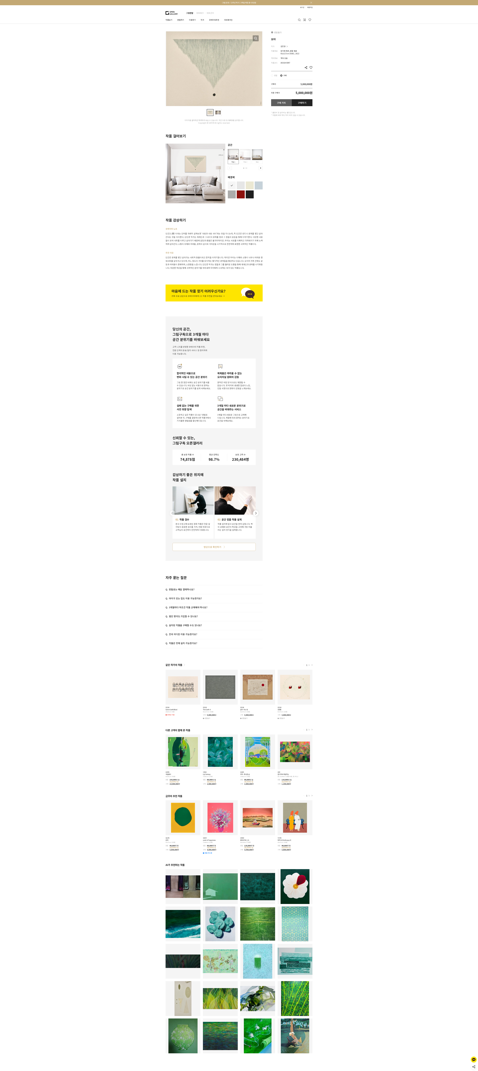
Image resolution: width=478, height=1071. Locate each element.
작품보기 (169, 20)
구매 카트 (281, 102)
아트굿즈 (210, 12)
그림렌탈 (189, 12)
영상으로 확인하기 (212, 547)
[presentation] (230, 168)
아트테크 (200, 12)
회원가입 (309, 7)
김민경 (283, 46)
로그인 (302, 7)
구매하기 (302, 102)
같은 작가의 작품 (174, 665)
